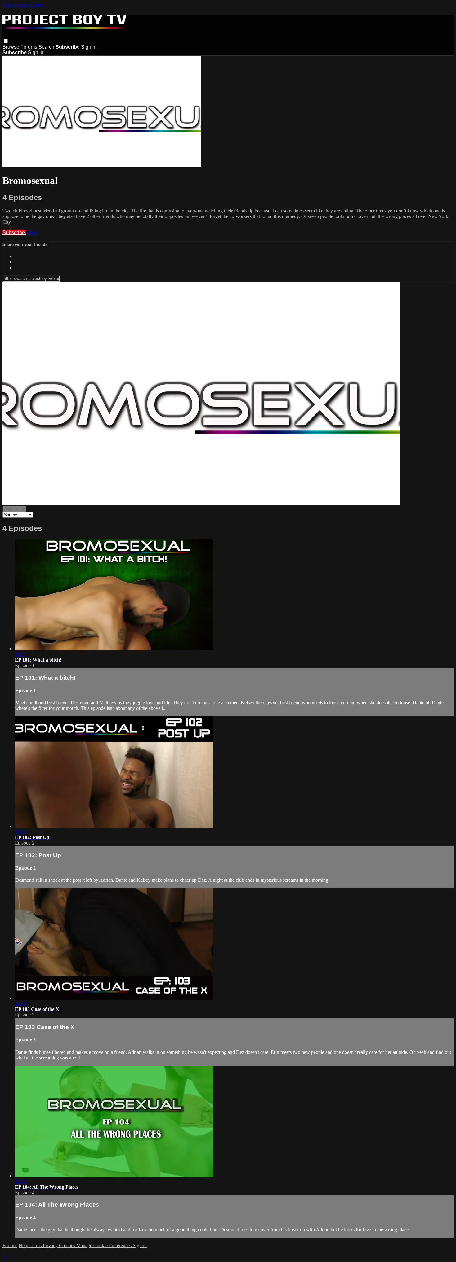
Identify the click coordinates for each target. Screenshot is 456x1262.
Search (47, 47)
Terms (36, 1245)
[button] (6, 41)
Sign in (88, 47)
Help (24, 1245)
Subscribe (14, 232)
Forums (29, 47)
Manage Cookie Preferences (104, 1245)
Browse (11, 47)
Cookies (67, 1245)
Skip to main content (22, 5)
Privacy (51, 1245)
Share (31, 232)
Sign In (35, 52)
